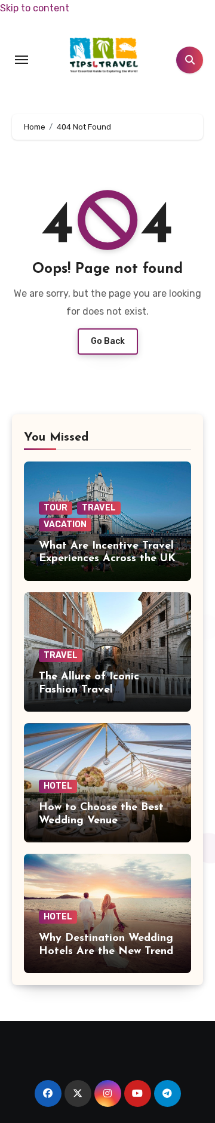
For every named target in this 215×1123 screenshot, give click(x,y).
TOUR (55, 508)
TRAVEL (99, 508)
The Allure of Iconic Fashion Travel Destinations (89, 690)
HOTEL (58, 786)
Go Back (108, 341)
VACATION (65, 524)
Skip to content (34, 8)
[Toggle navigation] (21, 60)
